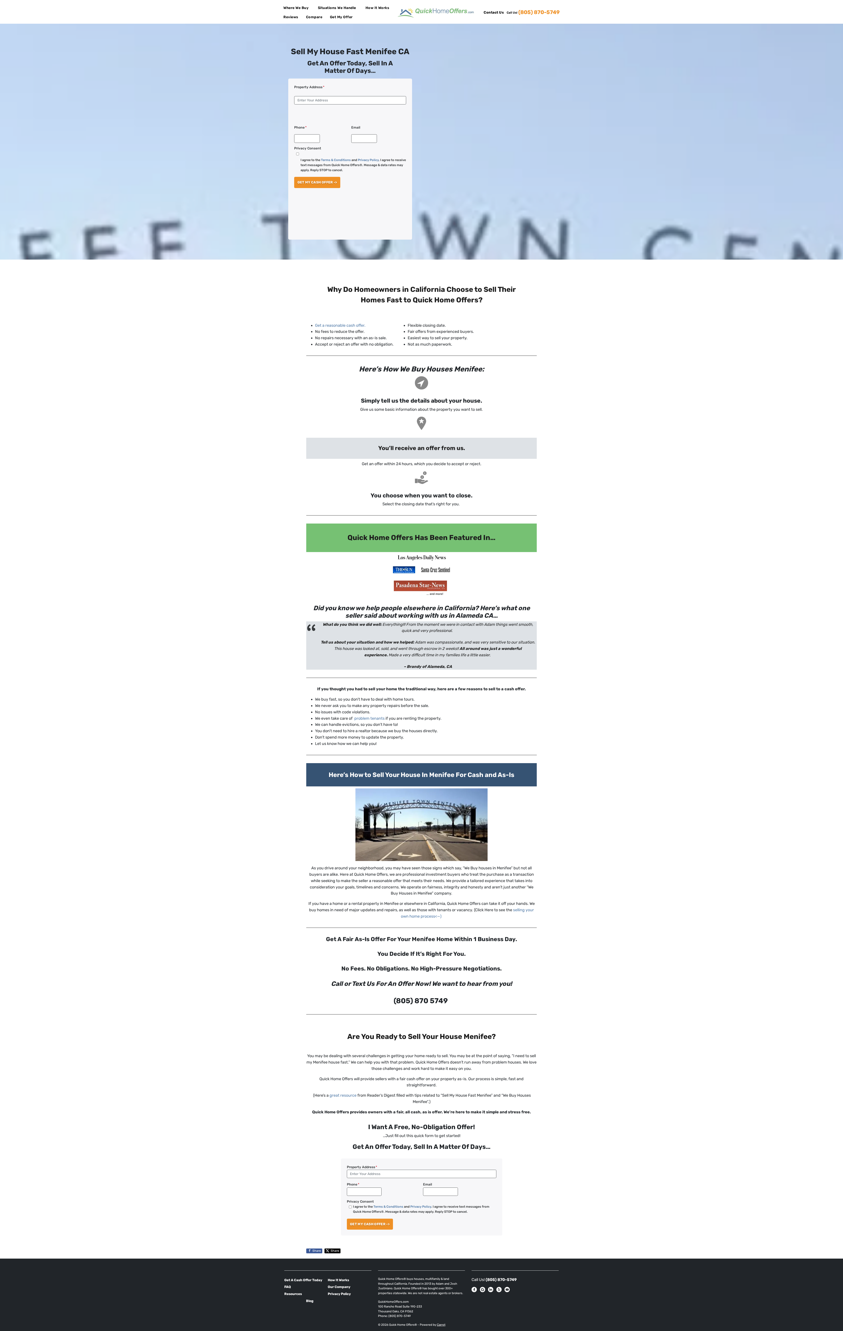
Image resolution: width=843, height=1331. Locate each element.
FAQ (287, 1287)
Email (355, 127)
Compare (314, 17)
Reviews (290, 17)
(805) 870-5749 (539, 12)
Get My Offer (341, 17)
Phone (300, 127)
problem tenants (369, 718)
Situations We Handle (337, 8)
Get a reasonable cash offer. (340, 325)
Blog (309, 1301)
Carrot (441, 1324)
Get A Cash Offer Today (303, 1280)
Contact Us (494, 12)
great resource (343, 1095)
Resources (293, 1294)
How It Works (377, 8)
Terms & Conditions (336, 160)
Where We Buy (295, 8)
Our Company (339, 1287)
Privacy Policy (368, 160)
